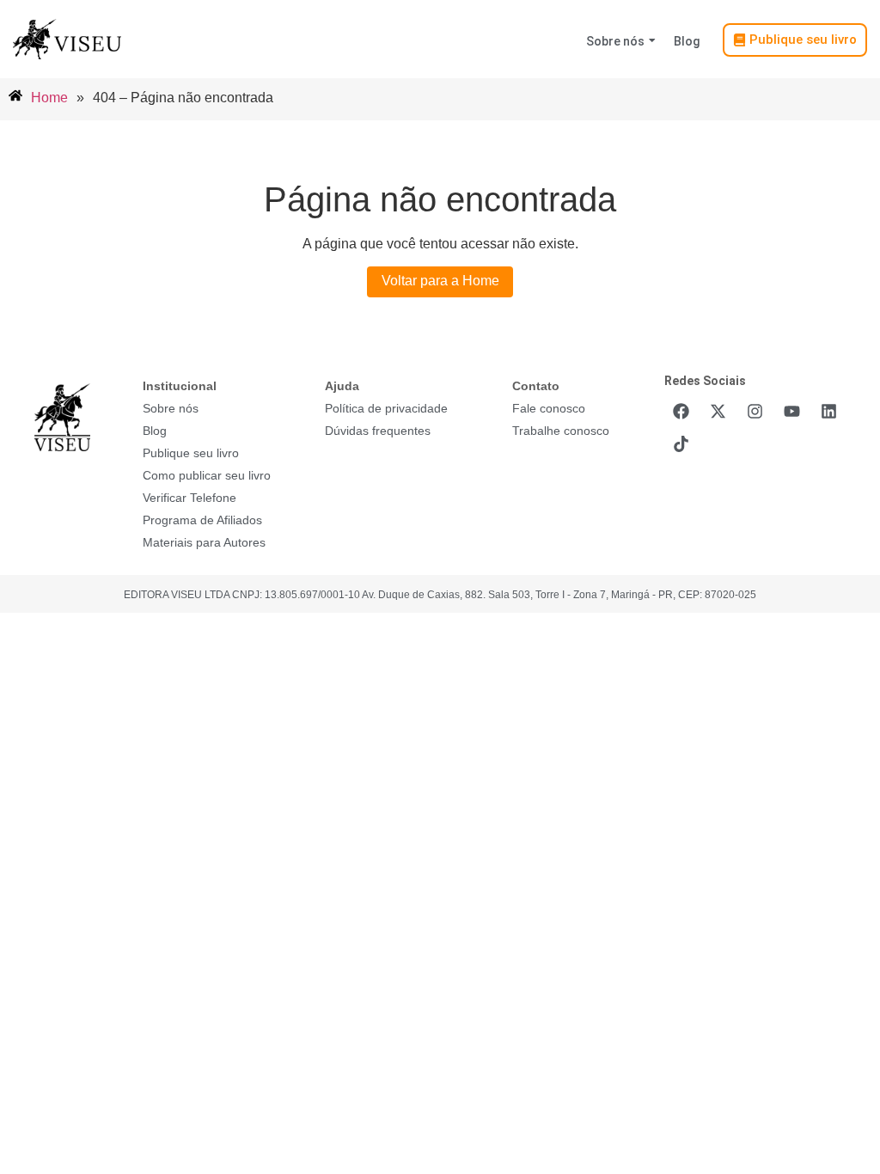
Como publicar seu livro (207, 475)
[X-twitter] (717, 410)
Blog (687, 41)
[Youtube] (791, 410)
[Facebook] (680, 410)
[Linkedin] (828, 410)
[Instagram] (754, 410)
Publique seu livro (191, 453)
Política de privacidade (386, 408)
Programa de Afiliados (202, 520)
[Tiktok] (680, 443)
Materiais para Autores (204, 542)
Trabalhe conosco (560, 430)
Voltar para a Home (440, 280)
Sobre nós (615, 41)
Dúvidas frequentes (378, 430)
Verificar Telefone (189, 497)
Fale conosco (548, 408)
